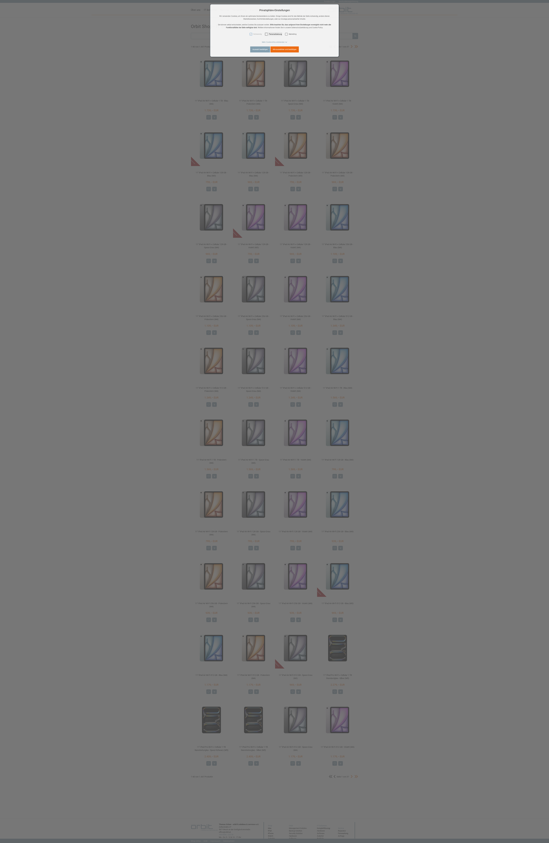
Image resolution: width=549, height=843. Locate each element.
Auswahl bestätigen (260, 49)
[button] (274, 42)
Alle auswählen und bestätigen (285, 49)
